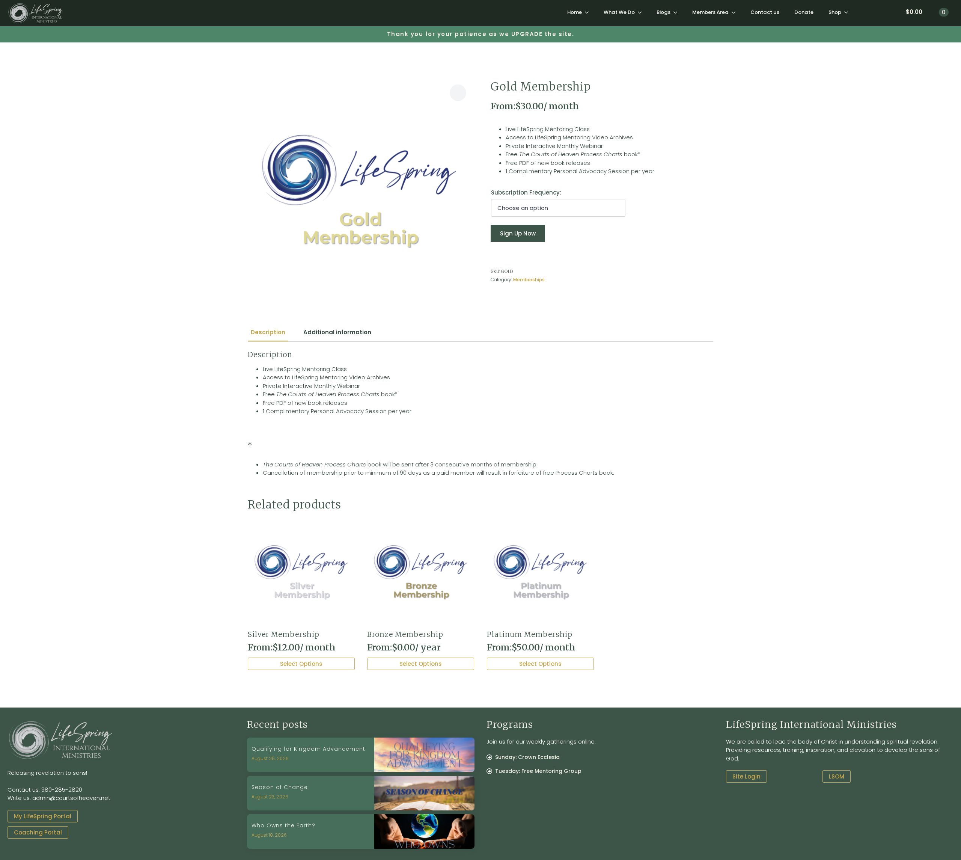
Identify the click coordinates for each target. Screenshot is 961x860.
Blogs (663, 12)
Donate (803, 12)
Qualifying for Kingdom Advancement (308, 749)
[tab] (268, 332)
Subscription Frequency (525, 192)
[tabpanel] (480, 414)
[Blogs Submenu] (677, 12)
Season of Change (280, 787)
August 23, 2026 (270, 797)
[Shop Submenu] (848, 12)
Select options (301, 664)
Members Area (710, 12)
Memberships (529, 279)
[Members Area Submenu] (736, 12)
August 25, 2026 (270, 758)
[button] (458, 92)
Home (574, 12)
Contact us (764, 12)
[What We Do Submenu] (642, 12)
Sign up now (518, 233)
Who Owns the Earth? (283, 825)
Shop (834, 12)
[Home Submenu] (589, 12)
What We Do (619, 12)
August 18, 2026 (269, 835)
